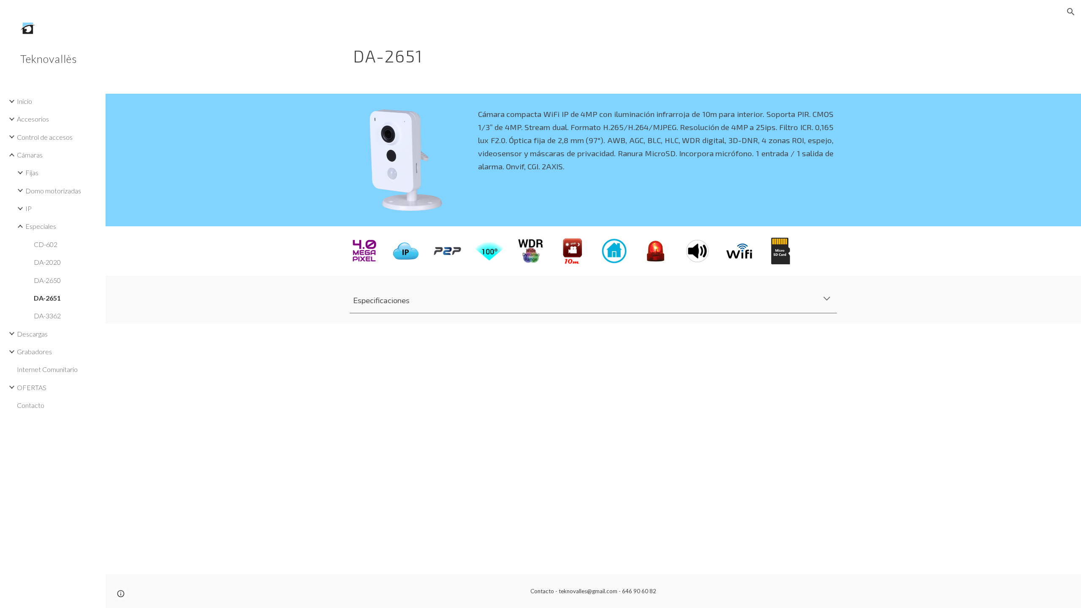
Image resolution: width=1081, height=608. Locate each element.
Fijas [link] (31, 172)
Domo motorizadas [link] (53, 191)
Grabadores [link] (34, 351)
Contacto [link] (30, 405)
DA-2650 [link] (47, 280)
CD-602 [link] (45, 244)
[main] (552, 52)
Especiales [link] (40, 226)
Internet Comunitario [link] (47, 369)
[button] (1071, 12)
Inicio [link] (24, 101)
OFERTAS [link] (31, 387)
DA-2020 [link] (47, 262)
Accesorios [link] (33, 119)
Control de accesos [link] (45, 137)
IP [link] (28, 208)
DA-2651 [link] (47, 298)
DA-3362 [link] (47, 316)
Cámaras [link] (30, 155)
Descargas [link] (32, 334)
